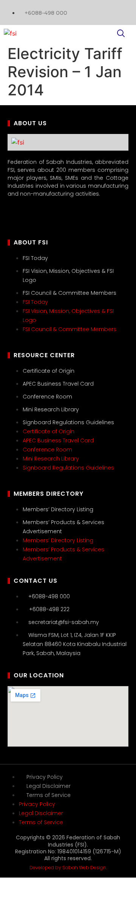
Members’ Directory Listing (58, 509)
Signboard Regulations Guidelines (68, 422)
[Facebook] (122, 11)
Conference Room (47, 396)
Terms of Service (48, 795)
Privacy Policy (44, 777)
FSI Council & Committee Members (69, 293)
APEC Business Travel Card (58, 384)
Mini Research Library (51, 409)
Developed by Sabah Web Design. (68, 867)
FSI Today (35, 258)
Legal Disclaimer (48, 786)
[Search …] (121, 34)
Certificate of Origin (48, 371)
